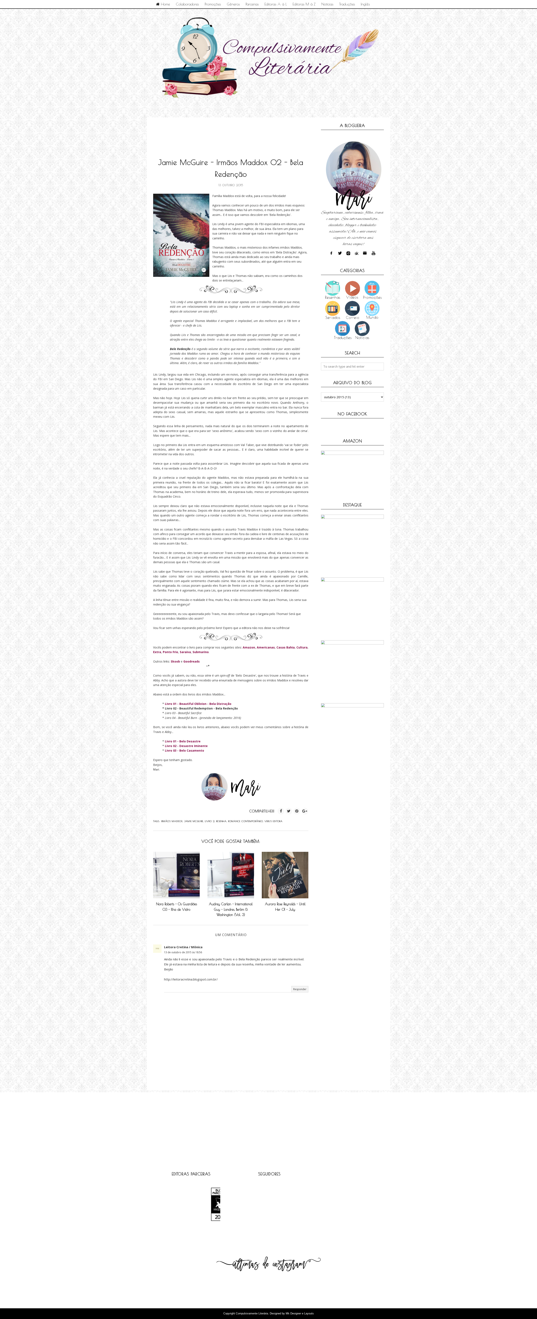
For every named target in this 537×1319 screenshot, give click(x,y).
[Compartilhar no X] (288, 811)
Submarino (201, 652)
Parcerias (252, 4)
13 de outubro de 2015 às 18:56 (183, 952)
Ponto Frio (170, 652)
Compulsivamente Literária (252, 1313)
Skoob (175, 661)
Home (165, 4)
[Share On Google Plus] (304, 811)
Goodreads (191, 661)
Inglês (365, 4)
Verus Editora (274, 821)
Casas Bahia (285, 647)
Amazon (249, 647)
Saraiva (185, 652)
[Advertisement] (229, 133)
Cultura (302, 647)
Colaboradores (187, 4)
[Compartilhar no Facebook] (281, 811)
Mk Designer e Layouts (300, 1313)
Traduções (347, 4)
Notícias (327, 4)
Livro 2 (210, 821)
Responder (299, 989)
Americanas (266, 647)
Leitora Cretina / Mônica (183, 947)
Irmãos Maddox (171, 821)
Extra (157, 652)
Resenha (221, 821)
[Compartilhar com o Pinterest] (296, 811)
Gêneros (233, 4)
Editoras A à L (276, 4)
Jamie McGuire (193, 821)
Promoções (213, 4)
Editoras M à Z (304, 4)
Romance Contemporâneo (245, 821)
